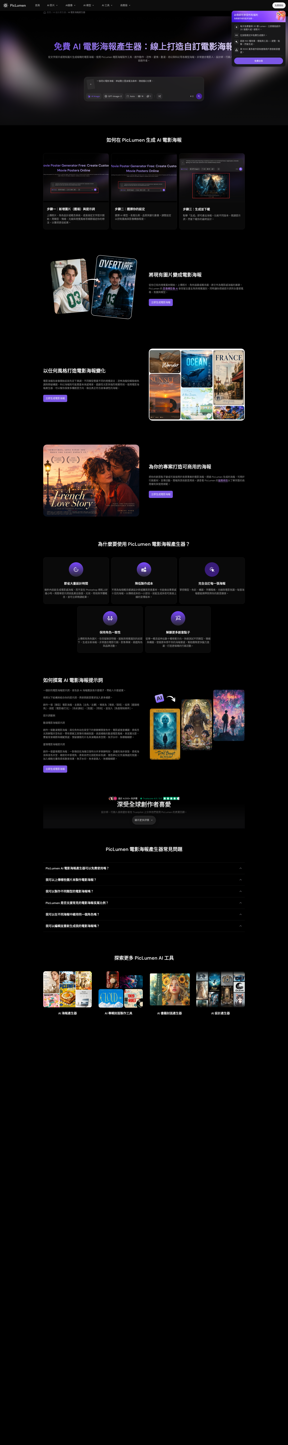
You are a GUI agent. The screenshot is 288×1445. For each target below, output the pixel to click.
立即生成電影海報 (160, 302)
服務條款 (223, 480)
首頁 (49, 12)
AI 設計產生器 (59, 12)
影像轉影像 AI (170, 288)
